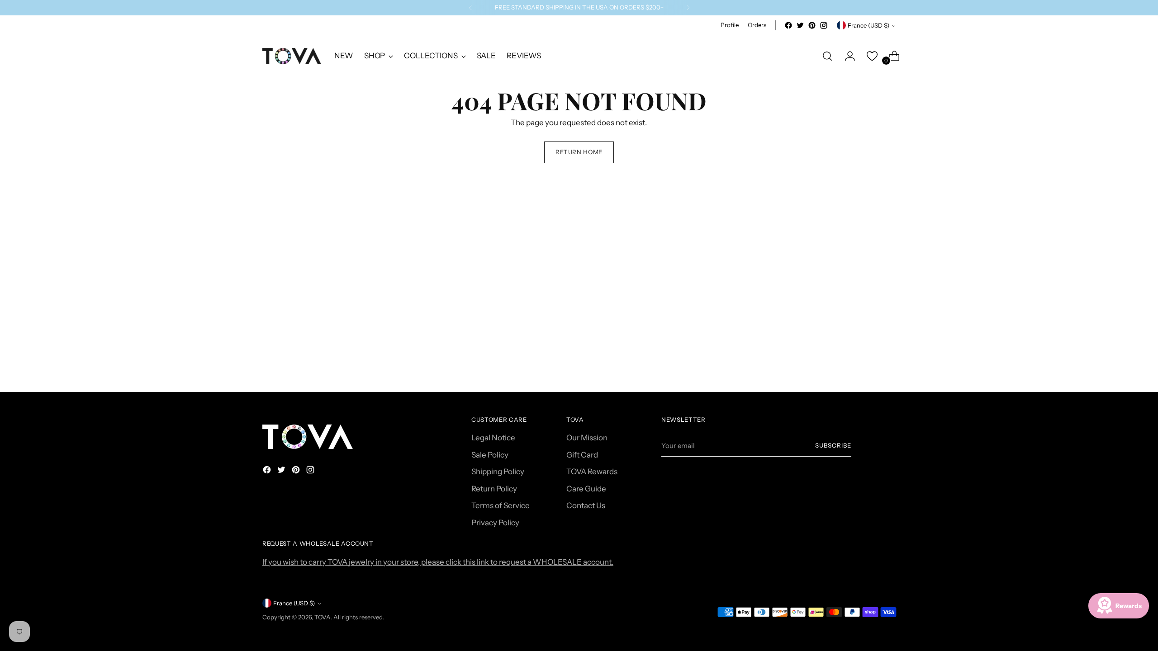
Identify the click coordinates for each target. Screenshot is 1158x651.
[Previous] (470, 7)
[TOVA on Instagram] (824, 25)
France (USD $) (868, 25)
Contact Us (585, 505)
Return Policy (494, 488)
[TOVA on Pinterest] (812, 25)
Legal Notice (493, 437)
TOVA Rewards (591, 471)
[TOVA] (291, 56)
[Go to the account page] (846, 56)
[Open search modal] (827, 56)
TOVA (322, 617)
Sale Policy (489, 454)
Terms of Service (500, 505)
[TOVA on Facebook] (788, 25)
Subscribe (833, 445)
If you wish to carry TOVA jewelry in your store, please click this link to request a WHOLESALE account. (437, 561)
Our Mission (586, 437)
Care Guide (586, 488)
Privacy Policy (495, 522)
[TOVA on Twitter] (800, 25)
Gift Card (582, 454)
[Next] (688, 7)
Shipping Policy (497, 471)
